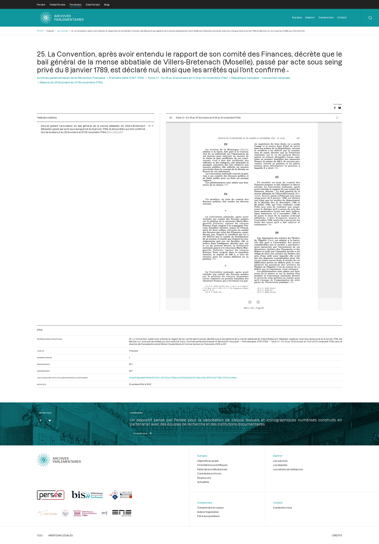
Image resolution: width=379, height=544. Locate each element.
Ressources (204, 477)
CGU (40, 535)
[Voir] (287, 70)
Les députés (280, 465)
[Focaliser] (152, 125)
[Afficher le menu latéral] (171, 118)
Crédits (337, 535)
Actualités (203, 482)
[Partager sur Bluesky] (339, 108)
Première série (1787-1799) (126, 77)
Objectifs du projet (208, 460)
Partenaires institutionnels (212, 469)
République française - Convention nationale (260, 77)
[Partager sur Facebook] (334, 108)
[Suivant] (258, 302)
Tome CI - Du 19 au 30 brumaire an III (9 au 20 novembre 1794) (187, 77)
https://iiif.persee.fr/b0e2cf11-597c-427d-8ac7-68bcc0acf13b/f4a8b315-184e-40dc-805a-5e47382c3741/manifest (182, 377)
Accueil (40, 31)
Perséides (75, 4)
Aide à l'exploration (208, 511)
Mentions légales (61, 535)
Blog (106, 4)
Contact (342, 17)
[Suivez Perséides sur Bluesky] (49, 420)
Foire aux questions (208, 516)
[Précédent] (250, 302)
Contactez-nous (282, 507)
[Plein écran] (337, 118)
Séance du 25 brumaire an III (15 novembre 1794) (71, 82)
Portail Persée (57, 4)
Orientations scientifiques (212, 465)
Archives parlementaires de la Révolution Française (71, 77)
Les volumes (62, 31)
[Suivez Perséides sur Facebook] (40, 420)
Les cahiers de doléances (288, 469)
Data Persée (93, 4)
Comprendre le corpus (210, 507)
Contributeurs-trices (209, 473)
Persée (41, 4)
